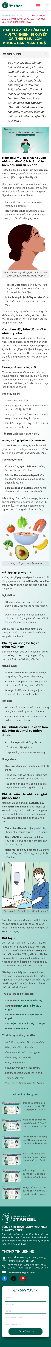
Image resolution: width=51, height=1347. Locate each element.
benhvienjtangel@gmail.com (22, 1272)
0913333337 (22, 1028)
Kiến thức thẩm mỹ (32, 1000)
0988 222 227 (31, 1265)
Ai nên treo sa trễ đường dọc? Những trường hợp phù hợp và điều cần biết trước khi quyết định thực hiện (35, 1140)
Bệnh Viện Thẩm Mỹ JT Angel (28, 1023)
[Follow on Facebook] (4, 1278)
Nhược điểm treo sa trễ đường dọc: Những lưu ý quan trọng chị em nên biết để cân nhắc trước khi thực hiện (36, 1191)
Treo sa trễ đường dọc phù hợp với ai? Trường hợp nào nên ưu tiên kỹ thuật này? (34, 1157)
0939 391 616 (42, 1267)
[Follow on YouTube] (23, 1278)
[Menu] (47, 5)
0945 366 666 (25, 1267)
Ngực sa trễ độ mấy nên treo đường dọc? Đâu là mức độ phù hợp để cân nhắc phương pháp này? (35, 1123)
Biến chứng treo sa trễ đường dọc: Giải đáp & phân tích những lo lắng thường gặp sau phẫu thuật (34, 1174)
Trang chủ (8, 15)
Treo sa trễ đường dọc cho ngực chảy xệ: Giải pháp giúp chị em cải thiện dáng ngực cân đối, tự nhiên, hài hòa (36, 1106)
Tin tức (19, 15)
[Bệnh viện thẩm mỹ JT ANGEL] (13, 5)
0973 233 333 (15, 1265)
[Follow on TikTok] (13, 1278)
